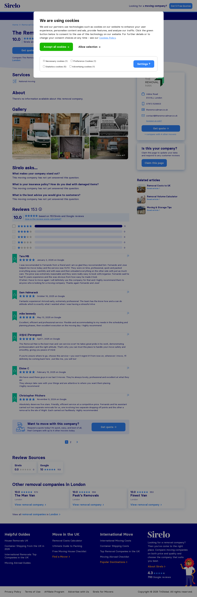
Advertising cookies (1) (83, 66)
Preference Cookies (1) (84, 61)
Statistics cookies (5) (56, 66)
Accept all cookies (55, 46)
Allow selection (87, 46)
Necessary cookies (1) (57, 61)
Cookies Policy (107, 37)
